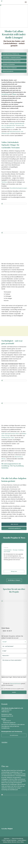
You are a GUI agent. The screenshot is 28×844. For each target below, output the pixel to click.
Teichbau (4, 182)
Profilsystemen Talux (7, 437)
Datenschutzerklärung (17, 838)
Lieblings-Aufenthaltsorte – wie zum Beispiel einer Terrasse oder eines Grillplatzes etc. (13, 125)
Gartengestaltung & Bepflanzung (11, 54)
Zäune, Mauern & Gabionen (10, 67)
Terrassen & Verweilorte (9, 64)
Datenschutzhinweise (15, 683)
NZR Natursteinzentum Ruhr (10, 433)
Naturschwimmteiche (8, 71)
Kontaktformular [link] (14, 735)
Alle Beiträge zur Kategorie (14, 580)
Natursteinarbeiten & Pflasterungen (11, 61)
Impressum (6, 838)
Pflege (14, 94)
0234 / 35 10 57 (14, 524)
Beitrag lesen (14, 571)
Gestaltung (5, 94)
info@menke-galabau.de (14, 528)
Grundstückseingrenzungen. (18, 188)
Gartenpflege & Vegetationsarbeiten (12, 57)
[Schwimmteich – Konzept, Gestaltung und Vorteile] (5, 544)
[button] (22, 2)
